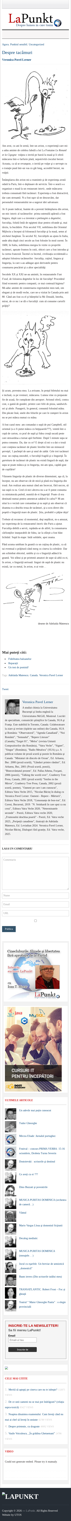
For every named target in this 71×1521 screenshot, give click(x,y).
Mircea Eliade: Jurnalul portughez (37, 1136)
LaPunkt (30, 1510)
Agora (5, 44)
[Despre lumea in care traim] (35, 19)
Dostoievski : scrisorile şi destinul (37, 1161)
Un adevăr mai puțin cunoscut (35, 1110)
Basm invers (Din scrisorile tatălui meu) (40, 1276)
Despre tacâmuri (17, 52)
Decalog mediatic (28, 1238)
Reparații (13, 663)
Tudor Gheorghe (28, 1123)
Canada (34, 675)
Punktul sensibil (18, 44)
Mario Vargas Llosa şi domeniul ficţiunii (40, 1225)
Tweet (5, 689)
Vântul (22, 1212)
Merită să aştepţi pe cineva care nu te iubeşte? (33, 1389)
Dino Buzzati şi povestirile (33, 1187)
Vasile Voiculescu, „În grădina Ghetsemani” (32, 1433)
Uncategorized (36, 44)
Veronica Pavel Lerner (16, 59)
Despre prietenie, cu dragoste (24, 1426)
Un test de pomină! (18, 667)
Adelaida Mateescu (18, 675)
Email (11, 1335)
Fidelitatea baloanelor (19, 659)
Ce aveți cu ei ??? (28, 1174)
